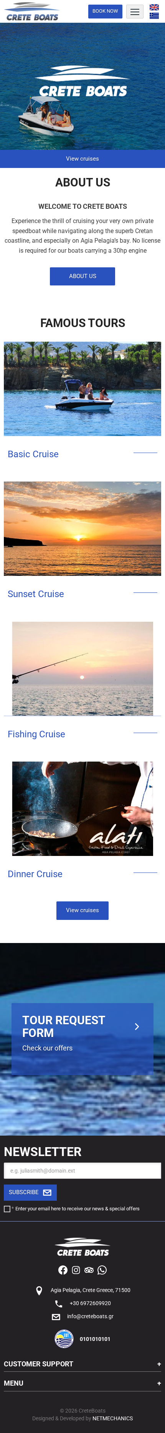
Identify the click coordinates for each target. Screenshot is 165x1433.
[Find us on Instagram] (76, 1269)
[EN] (154, 7)
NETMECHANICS (112, 1418)
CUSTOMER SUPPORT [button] (38, 1364)
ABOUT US (82, 276)
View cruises (82, 158)
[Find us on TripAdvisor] (89, 1269)
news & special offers (116, 1209)
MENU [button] (13, 1383)
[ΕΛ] (154, 16)
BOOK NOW (105, 11)
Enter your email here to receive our (77, 1209)
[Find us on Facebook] (63, 1269)
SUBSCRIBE (24, 1192)
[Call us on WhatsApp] (102, 1269)
